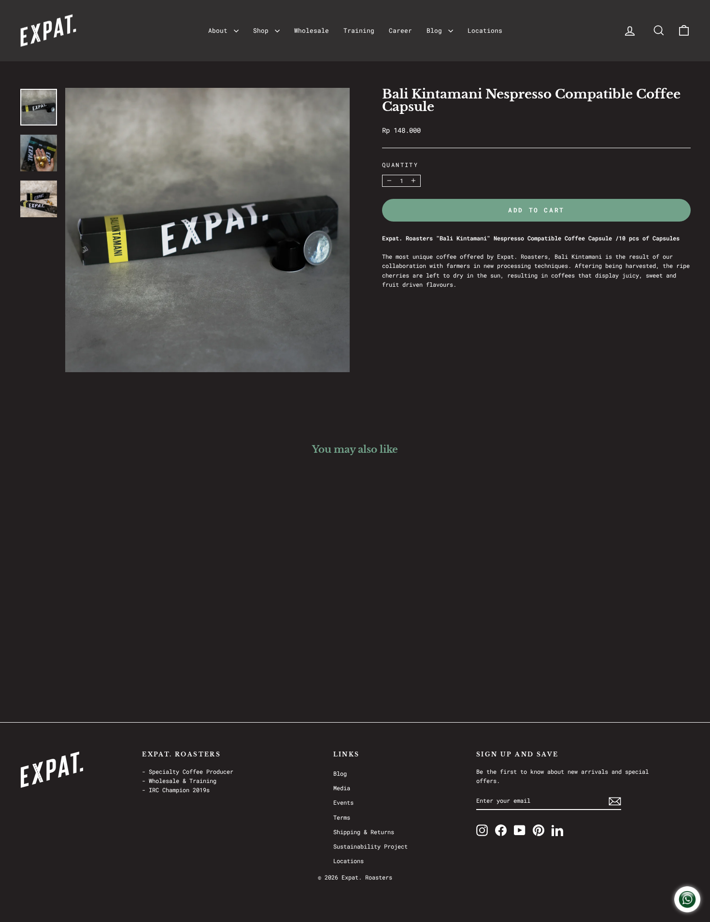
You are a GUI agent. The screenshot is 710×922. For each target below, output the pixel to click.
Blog (436, 30)
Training (358, 30)
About (219, 30)
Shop (262, 30)
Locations (485, 30)
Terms (341, 817)
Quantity (400, 164)
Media (341, 788)
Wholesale (311, 30)
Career (400, 30)
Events (343, 802)
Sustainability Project (370, 846)
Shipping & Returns (363, 832)
